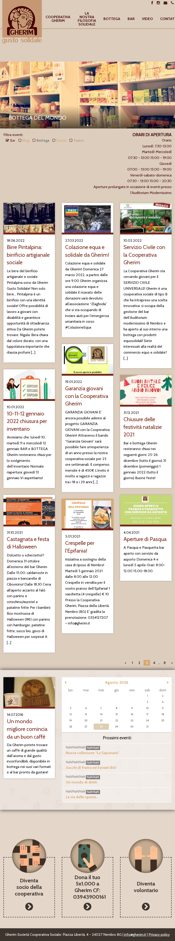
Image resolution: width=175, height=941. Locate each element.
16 (132, 714)
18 (163, 714)
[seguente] (168, 682)
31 (147, 726)
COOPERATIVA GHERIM (58, 19)
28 (101, 726)
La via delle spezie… (82, 797)
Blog (25, 140)
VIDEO (147, 19)
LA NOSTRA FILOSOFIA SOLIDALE (87, 19)
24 (147, 720)
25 (162, 720)
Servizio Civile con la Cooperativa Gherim (144, 255)
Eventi (61, 140)
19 (70, 720)
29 (116, 726)
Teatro (78, 140)
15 (117, 714)
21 (101, 720)
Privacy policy (159, 934)
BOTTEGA (111, 19)
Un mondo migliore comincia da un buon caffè (27, 729)
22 (116, 720)
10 (147, 708)
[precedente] (65, 682)
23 (132, 720)
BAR (131, 19)
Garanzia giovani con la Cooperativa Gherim (86, 396)
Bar (12, 140)
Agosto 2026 (116, 682)
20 (86, 720)
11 (163, 708)
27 (86, 726)
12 (70, 714)
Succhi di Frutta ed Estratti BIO (91, 767)
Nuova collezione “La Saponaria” (92, 753)
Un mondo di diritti (81, 782)
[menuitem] (58, 19)
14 (101, 714)
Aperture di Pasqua (145, 539)
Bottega (42, 140)
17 (147, 714)
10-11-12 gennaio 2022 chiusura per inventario (27, 421)
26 (70, 726)
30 (132, 726)
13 (86, 714)
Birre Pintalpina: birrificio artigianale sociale (28, 255)
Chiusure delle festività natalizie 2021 (143, 427)
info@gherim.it (135, 934)
